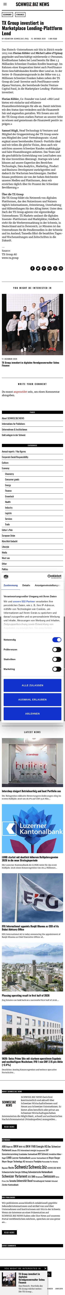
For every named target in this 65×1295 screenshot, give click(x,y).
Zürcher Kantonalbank (10, 1184)
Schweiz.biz (37, 1166)
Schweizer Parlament (14, 1176)
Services (8, 518)
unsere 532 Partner (24, 601)
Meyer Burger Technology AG (13, 1161)
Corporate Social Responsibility (15, 457)
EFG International (23, 1150)
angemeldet (20, 391)
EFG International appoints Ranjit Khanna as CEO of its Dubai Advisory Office (30, 927)
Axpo (8, 1146)
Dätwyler (14, 1150)
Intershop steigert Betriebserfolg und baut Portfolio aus (31, 791)
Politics (5, 569)
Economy (7, 14)
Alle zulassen (32, 685)
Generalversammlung (10, 1154)
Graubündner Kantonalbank (28, 1154)
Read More (9, 1232)
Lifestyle (5, 546)
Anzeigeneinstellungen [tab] (47, 585)
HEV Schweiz (43, 1154)
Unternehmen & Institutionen (14, 429)
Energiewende (41, 1150)
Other (4, 563)
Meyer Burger (54, 1157)
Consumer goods (12, 479)
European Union (8, 535)
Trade (7, 524)
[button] (48, 1274)
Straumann (39, 1176)
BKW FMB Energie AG (36, 1146)
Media (4, 552)
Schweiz (21, 1166)
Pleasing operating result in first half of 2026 (26, 995)
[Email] (61, 268)
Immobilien (52, 1154)
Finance (20, 14)
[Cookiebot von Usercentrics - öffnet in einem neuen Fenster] (47, 577)
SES (29, 1176)
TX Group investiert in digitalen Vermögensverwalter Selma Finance (30, 364)
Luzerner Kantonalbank (21, 1157)
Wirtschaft (54, 1181)
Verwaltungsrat (38, 1180)
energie (33, 1150)
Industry (8, 507)
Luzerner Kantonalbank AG (39, 1158)
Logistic (8, 513)
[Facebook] (32, 268)
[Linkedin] (49, 268)
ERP (47, 1150)
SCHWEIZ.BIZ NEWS (54, 1167)
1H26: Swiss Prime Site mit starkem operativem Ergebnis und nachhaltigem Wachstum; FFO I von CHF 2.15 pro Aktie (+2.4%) (32, 1061)
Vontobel (48, 1180)
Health (8, 501)
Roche (11, 1167)
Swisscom (49, 1176)
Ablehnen (32, 713)
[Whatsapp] (55, 268)
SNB (33, 1176)
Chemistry (9, 474)
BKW (15, 1146)
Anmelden (59, 1288)
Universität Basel (25, 1181)
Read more (9, 1126)
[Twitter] (38, 268)
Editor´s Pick (7, 530)
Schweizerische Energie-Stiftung (15, 1172)
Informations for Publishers (13, 423)
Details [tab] (26, 585)
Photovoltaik (46, 1161)
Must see (6, 558)
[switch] (56, 649)
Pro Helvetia (54, 1161)
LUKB (8, 1158)
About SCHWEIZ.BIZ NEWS (13, 418)
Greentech (9, 496)
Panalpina (37, 1161)
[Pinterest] (44, 268)
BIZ (12, 1146)
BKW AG (22, 1146)
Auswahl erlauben (32, 699)
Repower (5, 1167)
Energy (8, 485)
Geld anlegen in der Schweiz (13, 435)
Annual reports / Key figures (14, 451)
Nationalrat (29, 1161)
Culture (5, 462)
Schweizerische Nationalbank (40, 1172)
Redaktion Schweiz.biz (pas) (17, 38)
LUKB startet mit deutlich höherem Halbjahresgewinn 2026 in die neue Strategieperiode (30, 858)
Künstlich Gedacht (10, 541)
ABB (4, 1146)
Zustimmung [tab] (11, 585)
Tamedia (12, 1180)
